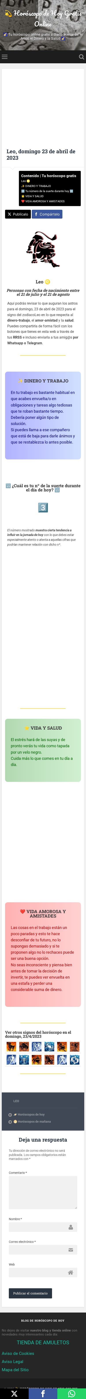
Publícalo (20, 214)
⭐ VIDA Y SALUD (32, 196)
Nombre (15, 1219)
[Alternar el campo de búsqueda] (81, 56)
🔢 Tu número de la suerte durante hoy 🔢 (47, 191)
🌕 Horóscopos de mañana (32, 1121)
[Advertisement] (43, 105)
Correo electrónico (22, 1241)
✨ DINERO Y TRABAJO (36, 186)
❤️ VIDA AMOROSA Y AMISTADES (43, 201)
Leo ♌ (25, 181)
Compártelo (50, 214)
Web (12, 1264)
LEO (16, 1101)
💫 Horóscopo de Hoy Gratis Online (42, 18)
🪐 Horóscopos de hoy (29, 1114)
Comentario (18, 1172)
